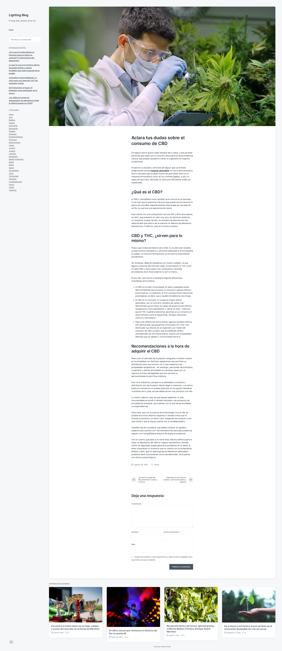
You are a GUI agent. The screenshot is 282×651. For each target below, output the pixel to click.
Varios (11, 185)
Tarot (11, 173)
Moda (11, 162)
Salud (11, 168)
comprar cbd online (160, 170)
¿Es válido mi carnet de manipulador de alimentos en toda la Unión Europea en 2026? (24, 100)
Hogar (11, 145)
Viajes (11, 187)
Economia (13, 126)
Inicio (11, 30)
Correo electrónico (172, 532)
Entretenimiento (16, 137)
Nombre (135, 532)
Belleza (12, 120)
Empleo (12, 131)
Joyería (12, 148)
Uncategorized (15, 182)
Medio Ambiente (16, 159)
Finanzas (13, 140)
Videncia (13, 190)
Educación (13, 128)
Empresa (13, 134)
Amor (11, 114)
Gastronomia (14, 142)
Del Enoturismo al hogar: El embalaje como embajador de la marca (23, 90)
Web (133, 544)
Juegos (12, 151)
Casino (12, 123)
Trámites (13, 179)
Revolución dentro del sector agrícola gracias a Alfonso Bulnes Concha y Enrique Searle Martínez (190, 629)
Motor (11, 165)
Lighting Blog (18, 15)
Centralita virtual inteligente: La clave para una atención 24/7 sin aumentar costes (23, 80)
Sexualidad (14, 170)
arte (10, 117)
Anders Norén (166, 646)
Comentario (136, 504)
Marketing (13, 157)
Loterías (12, 154)
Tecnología (13, 176)
